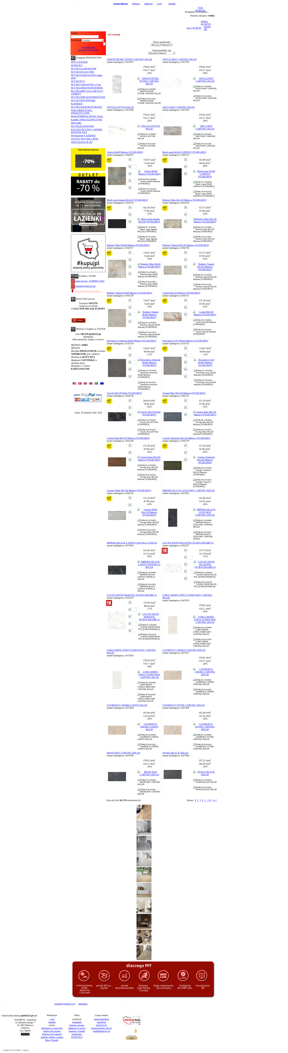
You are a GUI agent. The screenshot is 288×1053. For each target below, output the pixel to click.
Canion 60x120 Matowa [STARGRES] (181, 293)
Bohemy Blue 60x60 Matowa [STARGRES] (128, 245)
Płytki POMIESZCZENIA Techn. (87, 116)
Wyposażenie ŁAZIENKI (83, 135)
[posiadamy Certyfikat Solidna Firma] (15, 1004)
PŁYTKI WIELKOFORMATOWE (88, 97)
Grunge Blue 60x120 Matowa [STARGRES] (184, 393)
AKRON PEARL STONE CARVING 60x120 (129, 59)
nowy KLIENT (194, 28)
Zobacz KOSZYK (206, 22)
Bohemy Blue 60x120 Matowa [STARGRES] (184, 200)
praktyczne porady (52, 1031)
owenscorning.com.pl (101, 1028)
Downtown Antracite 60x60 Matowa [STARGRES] (131, 340)
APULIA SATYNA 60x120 (120, 107)
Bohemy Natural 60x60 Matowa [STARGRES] (129, 293)
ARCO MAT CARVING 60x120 (178, 107)
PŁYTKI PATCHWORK (83, 100)
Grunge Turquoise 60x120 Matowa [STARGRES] (186, 438)
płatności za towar (76, 1028)
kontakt (172, 3)
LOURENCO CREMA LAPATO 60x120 (127, 705)
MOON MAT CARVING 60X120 (123, 753)
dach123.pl (101, 1025)
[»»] (214, 800)
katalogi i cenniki (77, 1031)
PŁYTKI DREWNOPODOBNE (87, 88)
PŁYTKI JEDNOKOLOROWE (86, 107)
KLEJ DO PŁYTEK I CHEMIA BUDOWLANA (86, 131)
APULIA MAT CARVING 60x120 (179, 59)
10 (209, 800)
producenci (77, 1034)
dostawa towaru (76, 1025)
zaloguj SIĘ (207, 28)
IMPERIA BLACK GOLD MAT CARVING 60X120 (188, 490)
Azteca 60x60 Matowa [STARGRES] (125, 152)
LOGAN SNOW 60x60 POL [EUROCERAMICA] (132, 595)
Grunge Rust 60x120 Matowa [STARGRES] (128, 438)
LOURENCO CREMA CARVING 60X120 (183, 650)
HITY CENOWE (79, 62)
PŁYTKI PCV (78, 81)
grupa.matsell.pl (101, 1019)
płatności (148, 3)
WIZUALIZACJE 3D (81, 142)
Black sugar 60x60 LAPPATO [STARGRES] (184, 152)
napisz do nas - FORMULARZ (90, 281)
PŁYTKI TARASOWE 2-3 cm (86, 84)
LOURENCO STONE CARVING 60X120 (183, 705)
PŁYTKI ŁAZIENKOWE (83, 68)
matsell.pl (101, 1022)
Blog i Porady (51, 1040)
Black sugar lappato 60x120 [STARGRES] (127, 200)
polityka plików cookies (52, 1037)
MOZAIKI (76, 123)
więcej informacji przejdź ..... (89, 291)
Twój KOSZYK (200, 9)
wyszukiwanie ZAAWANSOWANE (88, 48)
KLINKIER (76, 103)
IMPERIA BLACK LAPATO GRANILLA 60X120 (132, 543)
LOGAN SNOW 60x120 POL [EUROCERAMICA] (188, 543)
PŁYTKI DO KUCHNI (82, 72)
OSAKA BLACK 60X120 (175, 753)
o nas (159, 3)
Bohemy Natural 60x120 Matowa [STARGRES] (185, 245)
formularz (82, 1004)
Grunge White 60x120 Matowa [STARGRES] (129, 490)
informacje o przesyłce (52, 1028)
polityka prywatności (52, 1034)
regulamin (77, 1022)
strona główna (120, 3)
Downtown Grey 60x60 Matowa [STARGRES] (185, 340)
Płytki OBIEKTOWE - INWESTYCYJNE (82, 111)
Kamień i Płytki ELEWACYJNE (86, 119)
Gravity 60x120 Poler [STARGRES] (124, 393)
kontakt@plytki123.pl (85, 286)
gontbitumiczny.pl (101, 1031)
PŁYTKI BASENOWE (82, 126)
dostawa (136, 3)
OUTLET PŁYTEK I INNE (84, 139)
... (207, 800)
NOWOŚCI (76, 65)
